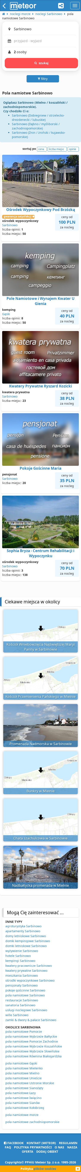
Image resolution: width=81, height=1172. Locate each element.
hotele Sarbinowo (18, 956)
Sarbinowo (9, 225)
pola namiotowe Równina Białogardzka (33, 1056)
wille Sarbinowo (16, 1015)
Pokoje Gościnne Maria (40, 468)
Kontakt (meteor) (41, 1143)
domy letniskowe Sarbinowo (25, 936)
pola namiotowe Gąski (21, 1063)
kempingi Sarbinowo (20, 961)
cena (41, 149)
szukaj (43, 63)
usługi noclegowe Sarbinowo (26, 1010)
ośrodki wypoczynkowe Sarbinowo (29, 980)
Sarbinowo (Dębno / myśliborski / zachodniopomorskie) (36, 126)
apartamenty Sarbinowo (22, 931)
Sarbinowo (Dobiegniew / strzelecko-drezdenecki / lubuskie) (38, 117)
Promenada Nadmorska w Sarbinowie (41, 743)
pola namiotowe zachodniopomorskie (32, 1122)
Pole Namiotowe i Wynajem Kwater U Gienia (40, 301)
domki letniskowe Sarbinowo (26, 946)
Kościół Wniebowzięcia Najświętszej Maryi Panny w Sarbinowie (40, 647)
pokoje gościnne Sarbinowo (25, 990)
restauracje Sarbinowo (21, 1000)
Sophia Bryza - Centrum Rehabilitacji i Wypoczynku (40, 553)
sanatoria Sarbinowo (20, 1005)
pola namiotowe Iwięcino (23, 1098)
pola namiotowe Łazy (20, 1093)
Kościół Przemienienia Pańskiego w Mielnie (40, 696)
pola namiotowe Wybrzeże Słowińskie (32, 1051)
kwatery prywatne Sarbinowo (26, 971)
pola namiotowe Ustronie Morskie (29, 1083)
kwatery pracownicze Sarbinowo (28, 966)
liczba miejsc (56, 149)
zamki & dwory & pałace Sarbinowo (30, 1020)
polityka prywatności (33, 1147)
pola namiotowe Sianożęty (24, 1088)
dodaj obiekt (47, 1151)
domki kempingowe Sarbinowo (27, 941)
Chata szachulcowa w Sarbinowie (40, 838)
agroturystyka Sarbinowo (23, 926)
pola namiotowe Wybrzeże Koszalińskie (33, 1046)
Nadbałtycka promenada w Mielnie (40, 885)
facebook (15, 1143)
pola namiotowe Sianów (22, 1103)
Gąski (6, 314)
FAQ (8, 1147)
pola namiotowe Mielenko (24, 1068)
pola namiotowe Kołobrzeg (24, 1108)
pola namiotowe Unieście (23, 1078)
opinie (72, 149)
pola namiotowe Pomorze (23, 1031)
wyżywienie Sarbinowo (21, 951)
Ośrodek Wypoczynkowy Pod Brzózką (40, 209)
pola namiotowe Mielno (22, 1073)
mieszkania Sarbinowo (21, 975)
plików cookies (45, 1169)
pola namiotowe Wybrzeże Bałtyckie (31, 1036)
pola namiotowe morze (21, 1115)
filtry (44, 79)
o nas (59, 1147)
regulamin (68, 1143)
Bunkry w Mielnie (41, 791)
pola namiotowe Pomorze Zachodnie (31, 1041)
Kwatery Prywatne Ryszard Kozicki (40, 386)
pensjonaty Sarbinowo (21, 985)
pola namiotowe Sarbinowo (25, 995)
